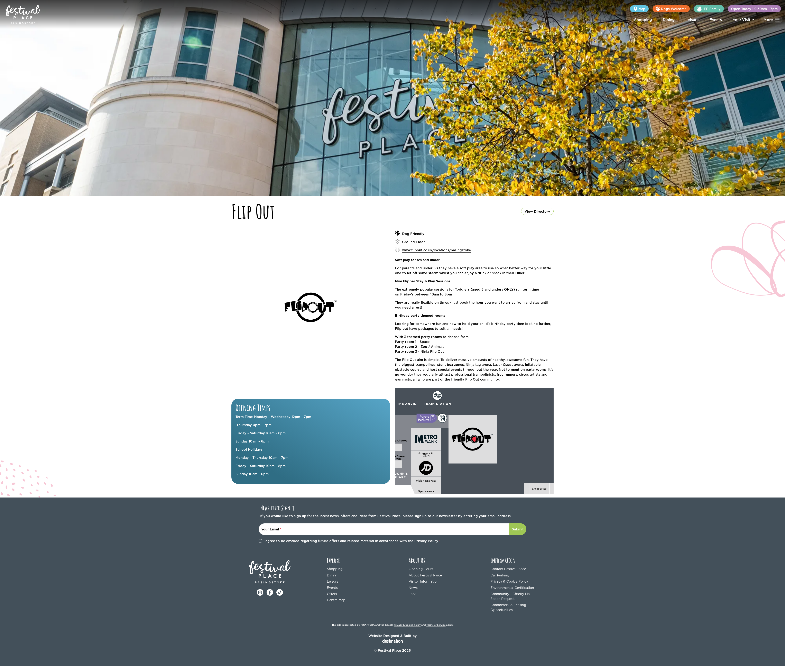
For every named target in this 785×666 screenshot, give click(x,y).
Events (716, 19)
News (413, 587)
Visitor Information (423, 581)
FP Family (712, 9)
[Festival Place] (270, 571)
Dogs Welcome (673, 9)
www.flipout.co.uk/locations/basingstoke (436, 250)
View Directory (537, 211)
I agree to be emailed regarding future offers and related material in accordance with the (351, 541)
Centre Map (336, 600)
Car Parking (499, 575)
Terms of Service (436, 625)
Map (641, 9)
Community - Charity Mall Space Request (510, 596)
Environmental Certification (512, 587)
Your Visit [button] (742, 19)
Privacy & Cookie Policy (509, 581)
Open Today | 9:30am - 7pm (754, 9)
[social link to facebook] (270, 592)
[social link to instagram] (260, 592)
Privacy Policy (426, 541)
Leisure (692, 19)
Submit (518, 529)
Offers (332, 594)
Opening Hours (421, 569)
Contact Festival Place (508, 569)
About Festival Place (425, 575)
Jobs (412, 594)
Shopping (643, 19)
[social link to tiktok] (279, 592)
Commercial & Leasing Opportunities (508, 607)
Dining (669, 19)
